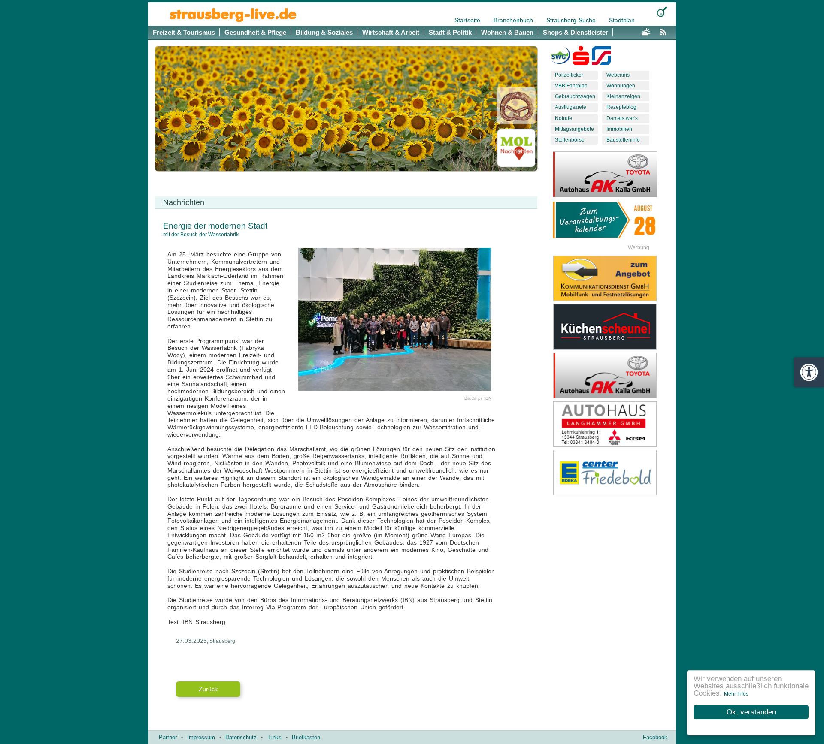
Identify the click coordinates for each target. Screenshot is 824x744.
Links (275, 737)
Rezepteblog (621, 107)
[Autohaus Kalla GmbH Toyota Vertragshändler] (611, 375)
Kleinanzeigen (623, 96)
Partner (168, 737)
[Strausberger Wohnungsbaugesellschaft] (560, 57)
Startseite (468, 20)
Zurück (208, 689)
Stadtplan (622, 20)
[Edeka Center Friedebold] (611, 472)
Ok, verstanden (751, 712)
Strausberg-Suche (571, 20)
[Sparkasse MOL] (581, 57)
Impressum (201, 737)
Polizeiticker (569, 75)
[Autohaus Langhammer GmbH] (611, 424)
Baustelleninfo (623, 140)
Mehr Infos (736, 694)
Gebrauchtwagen (575, 96)
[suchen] (662, 11)
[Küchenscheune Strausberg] (611, 326)
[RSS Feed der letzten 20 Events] (665, 31)
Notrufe (563, 118)
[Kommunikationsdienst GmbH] (611, 278)
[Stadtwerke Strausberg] (601, 57)
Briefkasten (306, 737)
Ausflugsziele (570, 107)
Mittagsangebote (574, 129)
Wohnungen (620, 86)
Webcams (618, 75)
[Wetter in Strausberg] (645, 31)
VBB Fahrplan (571, 86)
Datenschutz (241, 737)
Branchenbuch (514, 20)
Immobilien (619, 129)
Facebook (655, 737)
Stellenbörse (570, 140)
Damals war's (622, 118)
